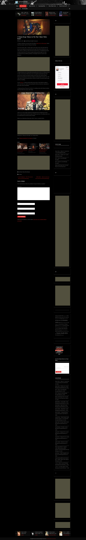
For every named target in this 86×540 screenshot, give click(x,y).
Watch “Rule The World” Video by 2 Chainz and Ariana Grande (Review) (22, 150)
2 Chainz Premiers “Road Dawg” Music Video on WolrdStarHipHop (43, 150)
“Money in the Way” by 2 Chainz (26, 138)
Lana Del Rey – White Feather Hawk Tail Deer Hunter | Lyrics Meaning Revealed (62, 419)
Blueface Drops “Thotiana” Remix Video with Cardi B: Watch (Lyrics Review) (52, 13)
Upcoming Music (41, 6)
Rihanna (61, 329)
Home (17, 6)
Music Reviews (32, 6)
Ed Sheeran (59, 320)
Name (18, 202)
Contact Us (18, 8)
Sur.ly (61, 352)
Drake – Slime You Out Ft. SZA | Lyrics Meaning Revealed (24, 13)
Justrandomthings (23, 1)
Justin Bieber (62, 324)
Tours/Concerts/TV (63, 6)
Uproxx (21, 82)
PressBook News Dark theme (51, 538)
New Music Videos (38, 15)
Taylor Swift (62, 333)
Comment (19, 186)
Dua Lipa (66, 318)
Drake (62, 318)
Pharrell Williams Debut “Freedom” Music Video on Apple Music (38, 13)
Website (19, 211)
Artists (22, 534)
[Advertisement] (33, 64)
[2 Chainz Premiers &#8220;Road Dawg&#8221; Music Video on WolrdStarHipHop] (44, 146)
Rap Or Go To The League (41, 43)
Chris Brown (57, 318)
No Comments (35, 41)
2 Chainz (20, 174)
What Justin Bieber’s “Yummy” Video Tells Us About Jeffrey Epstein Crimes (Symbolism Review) (62, 448)
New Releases (23, 6)
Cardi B (67, 317)
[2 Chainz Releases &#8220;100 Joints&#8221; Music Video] (33, 146)
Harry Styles (64, 322)
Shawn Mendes (64, 331)
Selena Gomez (58, 331)
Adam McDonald (28, 40)
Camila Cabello (62, 317)
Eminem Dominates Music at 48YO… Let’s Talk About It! (39, 533)
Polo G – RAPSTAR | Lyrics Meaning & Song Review (67, 533)
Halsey (60, 322)
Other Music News (52, 6)
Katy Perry (61, 325)
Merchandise (25, 8)
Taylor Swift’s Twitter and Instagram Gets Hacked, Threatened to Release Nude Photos (25, 533)
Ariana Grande (59, 315)
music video (62, 328)
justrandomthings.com (59, 350)
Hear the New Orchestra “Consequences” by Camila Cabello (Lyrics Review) (66, 13)
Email (18, 206)
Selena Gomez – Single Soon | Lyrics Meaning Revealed (53, 533)
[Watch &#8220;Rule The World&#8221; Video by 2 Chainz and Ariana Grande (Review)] (22, 146)
